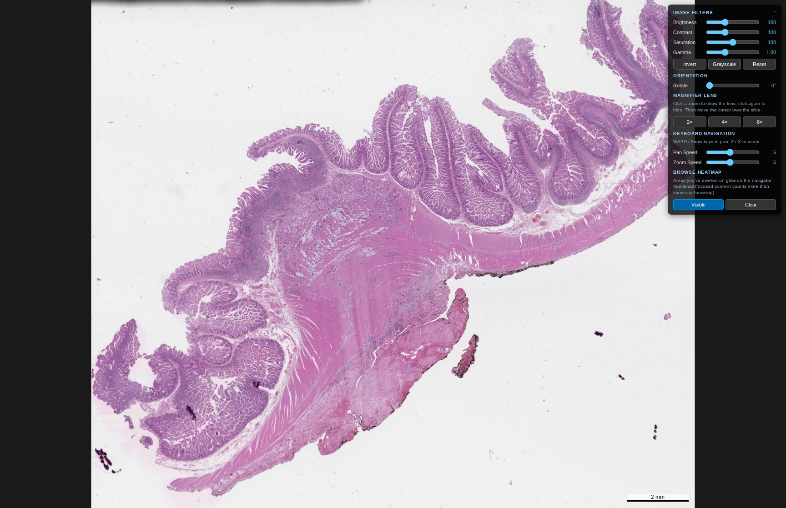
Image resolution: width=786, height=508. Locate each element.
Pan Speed (685, 152)
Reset (759, 64)
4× (724, 122)
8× (759, 122)
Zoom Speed (687, 162)
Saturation (684, 42)
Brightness (685, 22)
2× (689, 122)
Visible (698, 204)
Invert (689, 64)
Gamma (682, 52)
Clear (751, 204)
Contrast (682, 32)
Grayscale (724, 64)
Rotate (680, 85)
